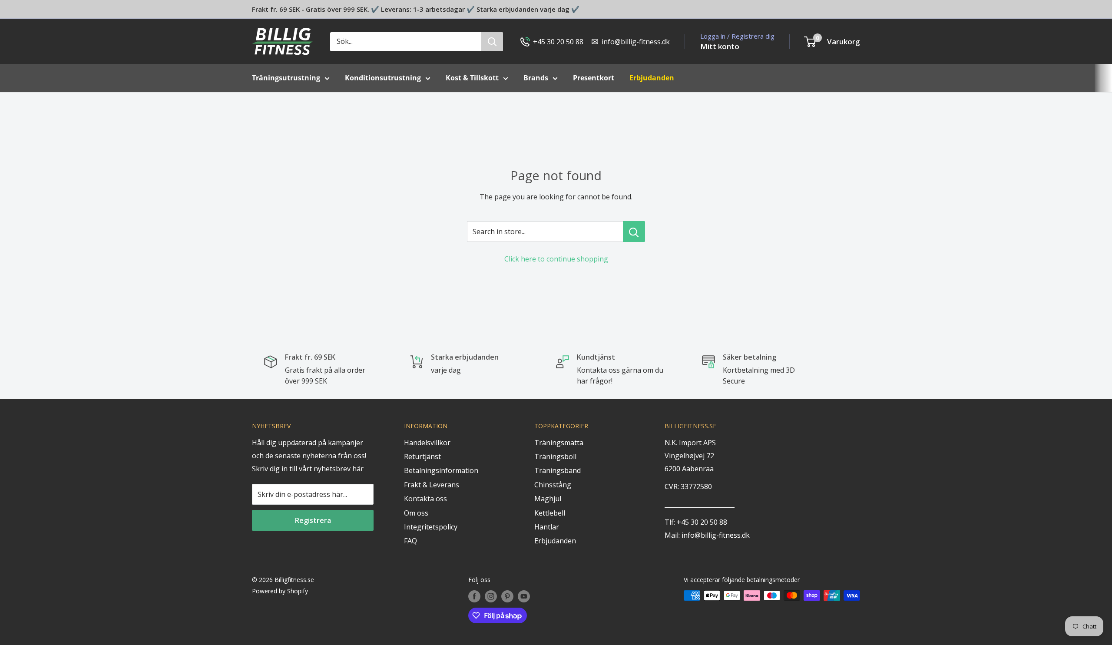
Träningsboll (555, 456)
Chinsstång (552, 485)
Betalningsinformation (441, 470)
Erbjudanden (555, 541)
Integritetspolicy (430, 527)
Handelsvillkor (427, 442)
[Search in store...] (634, 231)
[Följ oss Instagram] (491, 596)
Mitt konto (719, 46)
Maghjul (547, 498)
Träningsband (557, 470)
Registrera (313, 520)
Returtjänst (422, 456)
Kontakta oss (425, 498)
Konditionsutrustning (383, 78)
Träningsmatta (558, 442)
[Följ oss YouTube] (524, 596)
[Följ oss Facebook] (474, 596)
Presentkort (593, 78)
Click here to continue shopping (556, 259)
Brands (535, 78)
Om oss (416, 513)
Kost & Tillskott (472, 78)
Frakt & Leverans (431, 485)
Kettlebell (549, 513)
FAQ (410, 541)
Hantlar (546, 527)
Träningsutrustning (286, 78)
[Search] (492, 41)
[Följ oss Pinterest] (507, 596)
